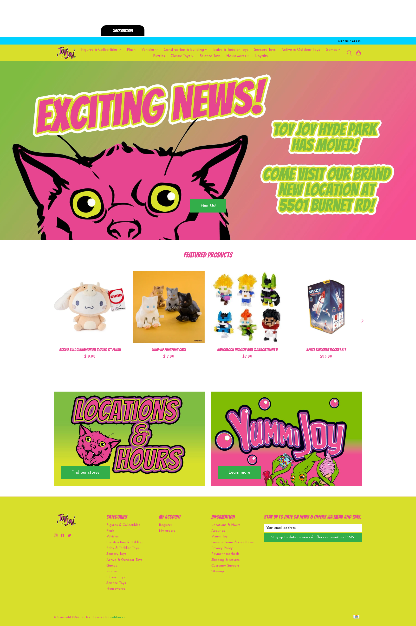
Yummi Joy (219, 536)
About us (218, 531)
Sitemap (217, 571)
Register (165, 525)
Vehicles (112, 536)
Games (111, 566)
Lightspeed (117, 617)
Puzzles (159, 56)
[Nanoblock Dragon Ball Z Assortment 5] (247, 307)
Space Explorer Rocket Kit (326, 349)
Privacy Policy (222, 548)
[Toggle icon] (349, 53)
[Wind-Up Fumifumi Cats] (169, 307)
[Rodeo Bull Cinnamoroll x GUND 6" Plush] (90, 307)
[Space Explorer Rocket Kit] (326, 307)
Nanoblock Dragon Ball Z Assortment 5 (247, 349)
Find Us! (208, 206)
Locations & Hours (225, 525)
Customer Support (225, 566)
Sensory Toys (265, 50)
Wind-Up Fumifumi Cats (168, 349)
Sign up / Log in (349, 40)
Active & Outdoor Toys (300, 50)
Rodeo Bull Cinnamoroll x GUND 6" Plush (90, 349)
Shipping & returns (225, 560)
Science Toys (210, 56)
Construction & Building (124, 542)
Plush (131, 50)
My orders (167, 531)
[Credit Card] (356, 617)
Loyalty (261, 56)
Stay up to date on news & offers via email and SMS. (313, 537)
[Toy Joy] (66, 52)
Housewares (115, 589)
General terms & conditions (232, 542)
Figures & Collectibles (123, 525)
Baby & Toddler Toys (230, 50)
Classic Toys (115, 577)
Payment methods (225, 554)
